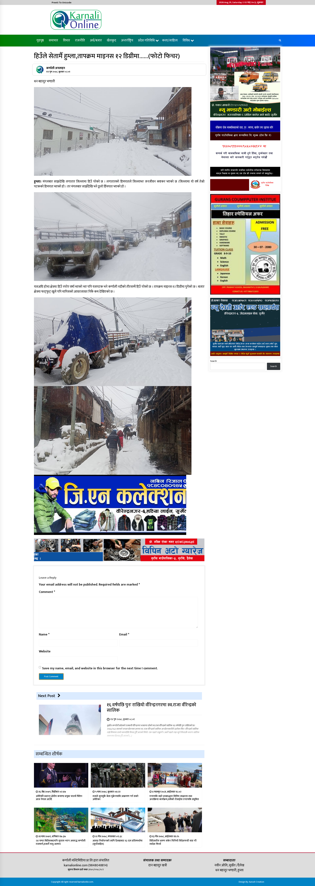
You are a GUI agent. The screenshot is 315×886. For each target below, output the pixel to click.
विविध (186, 40)
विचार (66, 40)
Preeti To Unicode (61, 2)
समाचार (53, 40)
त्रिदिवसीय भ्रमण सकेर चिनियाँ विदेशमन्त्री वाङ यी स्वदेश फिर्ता (173, 842)
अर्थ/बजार (96, 40)
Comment (47, 591)
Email (124, 634)
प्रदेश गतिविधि (146, 40)
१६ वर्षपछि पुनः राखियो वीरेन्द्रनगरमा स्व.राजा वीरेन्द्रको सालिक (151, 707)
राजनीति (80, 40)
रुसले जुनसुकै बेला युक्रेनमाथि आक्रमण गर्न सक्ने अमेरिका (115, 798)
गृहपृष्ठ (40, 40)
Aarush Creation (256, 882)
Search (213, 361)
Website (45, 651)
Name (44, 634)
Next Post (46, 695)
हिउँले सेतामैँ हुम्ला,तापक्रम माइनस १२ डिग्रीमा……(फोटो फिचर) (107, 56)
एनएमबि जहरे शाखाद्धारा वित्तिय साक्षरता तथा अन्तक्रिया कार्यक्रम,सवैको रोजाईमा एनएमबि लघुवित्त (174, 798)
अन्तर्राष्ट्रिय (127, 40)
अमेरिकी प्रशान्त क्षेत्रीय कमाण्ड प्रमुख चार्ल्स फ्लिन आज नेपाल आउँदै (59, 798)
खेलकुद (111, 40)
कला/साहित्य (170, 40)
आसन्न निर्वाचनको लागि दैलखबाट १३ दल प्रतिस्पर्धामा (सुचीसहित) (117, 842)
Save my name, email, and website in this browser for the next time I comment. (100, 668)
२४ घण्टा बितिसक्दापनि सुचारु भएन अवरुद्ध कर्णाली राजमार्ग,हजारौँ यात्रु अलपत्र (60, 842)
